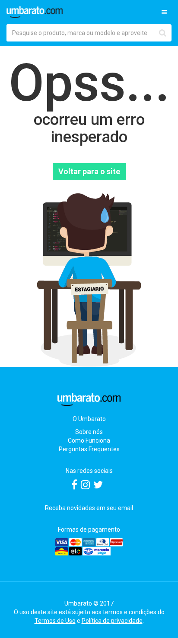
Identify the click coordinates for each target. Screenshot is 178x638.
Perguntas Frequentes (89, 449)
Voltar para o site (89, 171)
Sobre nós (89, 431)
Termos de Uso (55, 620)
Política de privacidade (112, 620)
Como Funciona (89, 440)
